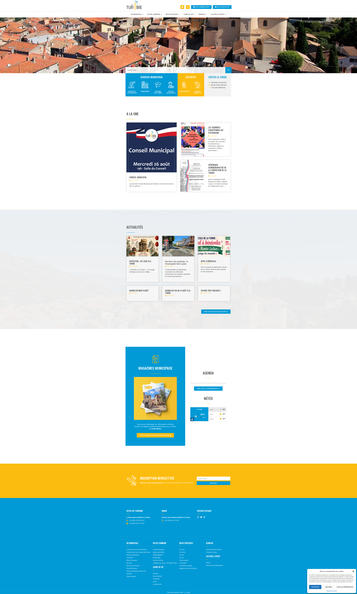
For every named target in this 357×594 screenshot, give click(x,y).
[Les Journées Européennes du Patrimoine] (192, 139)
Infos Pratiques (172, 14)
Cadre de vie (188, 14)
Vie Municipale (136, 14)
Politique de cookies (331, 590)
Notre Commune (153, 14)
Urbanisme (145, 91)
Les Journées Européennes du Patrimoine (215, 130)
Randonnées (184, 91)
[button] (353, 571)
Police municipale (171, 92)
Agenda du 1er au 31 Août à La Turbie (177, 291)
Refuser (328, 587)
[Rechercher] (228, 70)
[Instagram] (204, 517)
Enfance (202, 14)
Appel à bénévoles (208, 261)
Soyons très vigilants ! (211, 290)
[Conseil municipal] (151, 157)
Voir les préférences (345, 587)
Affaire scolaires (158, 92)
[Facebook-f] (198, 517)
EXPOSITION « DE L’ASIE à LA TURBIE (140, 262)
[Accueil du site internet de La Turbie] (182, 7)
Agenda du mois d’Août (139, 290)
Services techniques (132, 92)
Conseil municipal (138, 177)
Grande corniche (197, 92)
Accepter (315, 587)
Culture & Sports (217, 14)
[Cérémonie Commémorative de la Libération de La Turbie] (192, 176)
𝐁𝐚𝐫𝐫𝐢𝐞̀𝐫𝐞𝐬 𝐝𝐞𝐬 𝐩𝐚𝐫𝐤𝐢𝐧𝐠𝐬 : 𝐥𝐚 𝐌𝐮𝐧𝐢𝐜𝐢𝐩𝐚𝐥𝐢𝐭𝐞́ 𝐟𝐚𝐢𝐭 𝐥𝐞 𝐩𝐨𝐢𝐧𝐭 (176, 262)
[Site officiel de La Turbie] (136, 5)
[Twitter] (201, 517)
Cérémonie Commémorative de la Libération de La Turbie (217, 168)
